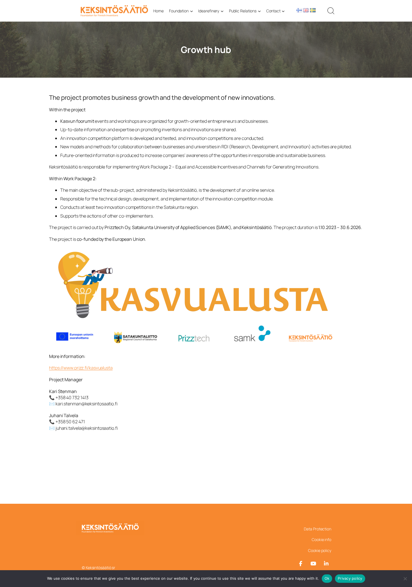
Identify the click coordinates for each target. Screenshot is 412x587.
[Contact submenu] (283, 10)
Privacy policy (350, 578)
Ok (327, 578)
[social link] (300, 564)
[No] (405, 578)
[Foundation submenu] (191, 10)
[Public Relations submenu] (259, 10)
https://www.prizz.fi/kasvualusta (81, 368)
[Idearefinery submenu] (222, 10)
